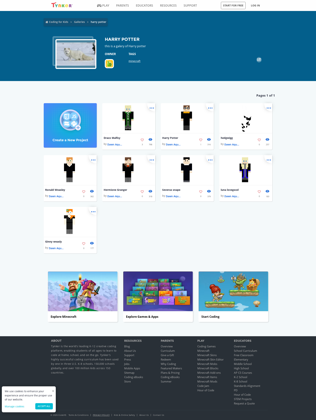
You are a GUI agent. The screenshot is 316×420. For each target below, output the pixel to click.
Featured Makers (171, 368)
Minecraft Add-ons (209, 372)
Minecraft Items (207, 377)
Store (127, 381)
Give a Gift (167, 355)
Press (127, 359)
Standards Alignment (247, 386)
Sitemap (129, 372)
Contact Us (158, 415)
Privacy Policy (101, 415)
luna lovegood (230, 190)
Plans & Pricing (170, 372)
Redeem (166, 359)
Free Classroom (243, 355)
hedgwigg (227, 138)
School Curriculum (245, 350)
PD (236, 390)
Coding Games (206, 346)
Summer (166, 381)
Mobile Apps (132, 368)
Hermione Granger (115, 190)
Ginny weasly (53, 241)
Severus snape (171, 190)
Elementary (241, 359)
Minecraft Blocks (207, 368)
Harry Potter (170, 138)
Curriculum (168, 350)
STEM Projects (243, 399)
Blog (127, 346)
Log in (255, 5)
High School (241, 368)
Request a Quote (244, 403)
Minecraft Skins (207, 355)
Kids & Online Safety (124, 415)
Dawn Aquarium (114, 144)
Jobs (126, 364)
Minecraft (203, 350)
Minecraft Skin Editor (210, 359)
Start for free (233, 5)
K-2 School (240, 377)
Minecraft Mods (207, 381)
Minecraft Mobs (207, 364)
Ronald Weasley (55, 190)
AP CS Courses (243, 372)
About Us (130, 350)
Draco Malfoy (112, 138)
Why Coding (168, 364)
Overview (167, 346)
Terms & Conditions (79, 415)
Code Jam (203, 386)
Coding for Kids (58, 22)
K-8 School (240, 381)
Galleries (79, 22)
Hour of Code (205, 390)
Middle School (243, 364)
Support (129, 355)
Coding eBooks (133, 377)
